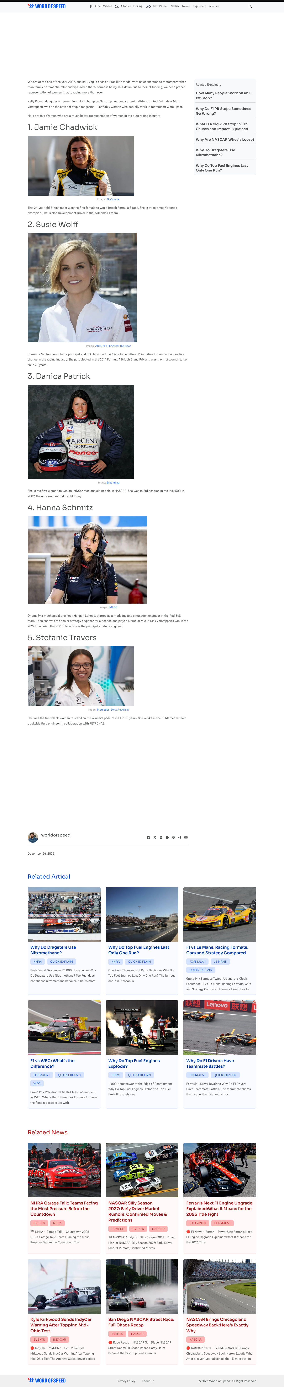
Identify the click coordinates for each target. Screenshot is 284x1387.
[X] (155, 837)
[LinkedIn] (161, 837)
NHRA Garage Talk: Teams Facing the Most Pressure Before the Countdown (64, 1209)
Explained (199, 6)
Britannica (113, 482)
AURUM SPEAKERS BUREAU (113, 346)
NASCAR (158, 1229)
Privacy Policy (126, 1381)
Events (39, 1223)
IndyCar (59, 1339)
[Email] (186, 837)
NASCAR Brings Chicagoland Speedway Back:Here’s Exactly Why (217, 1325)
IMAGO (113, 607)
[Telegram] (180, 837)
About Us (148, 1381)
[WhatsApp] (167, 837)
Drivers (117, 1229)
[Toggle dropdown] (91, 6)
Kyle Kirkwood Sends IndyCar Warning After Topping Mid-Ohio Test (60, 1325)
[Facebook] (148, 837)
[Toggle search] (250, 6)
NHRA (175, 6)
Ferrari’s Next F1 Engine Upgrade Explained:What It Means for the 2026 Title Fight (219, 1209)
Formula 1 (197, 961)
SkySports (112, 199)
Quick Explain (61, 961)
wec (37, 1083)
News (186, 6)
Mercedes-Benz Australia (113, 709)
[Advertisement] (142, 44)
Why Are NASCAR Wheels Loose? (225, 139)
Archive (214, 6)
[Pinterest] (173, 837)
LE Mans (220, 961)
